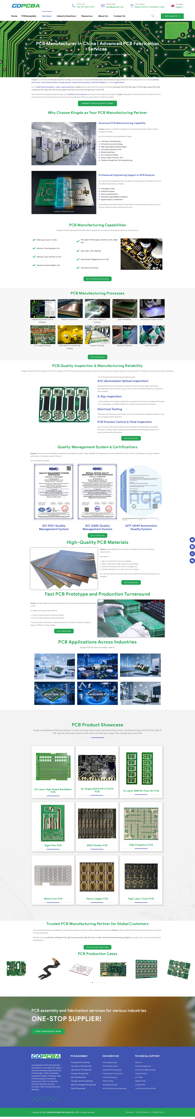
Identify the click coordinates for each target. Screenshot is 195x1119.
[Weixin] (192, 560)
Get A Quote (171, 16)
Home (14, 16)
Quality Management (143, 1066)
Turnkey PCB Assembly (79, 1073)
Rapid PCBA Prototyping (112, 1070)
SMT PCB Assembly (78, 1077)
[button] (2, 968)
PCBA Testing (108, 1081)
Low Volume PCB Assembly (81, 1066)
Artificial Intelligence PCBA (145, 1070)
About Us (103, 16)
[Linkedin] (34, 1099)
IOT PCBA (138, 1077)
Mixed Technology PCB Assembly (83, 1085)
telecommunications (49, 82)
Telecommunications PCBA (145, 1088)
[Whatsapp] (192, 553)
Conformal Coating (110, 1077)
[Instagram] (56, 1099)
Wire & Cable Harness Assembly (115, 1088)
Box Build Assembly (110, 1085)
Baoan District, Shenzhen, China (149, 7)
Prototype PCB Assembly (80, 1062)
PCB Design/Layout (110, 1062)
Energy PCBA (140, 1085)
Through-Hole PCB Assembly (82, 1081)
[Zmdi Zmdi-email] (192, 539)
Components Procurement (113, 1073)
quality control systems (77, 94)
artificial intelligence (99, 82)
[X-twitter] (45, 1099)
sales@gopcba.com (115, 7)
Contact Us (119, 16)
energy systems (65, 82)
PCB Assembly (29, 16)
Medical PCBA (140, 1081)
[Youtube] (50, 1099)
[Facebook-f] (39, 1099)
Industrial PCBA (141, 1073)
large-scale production (65, 87)
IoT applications (117, 82)
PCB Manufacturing (110, 1066)
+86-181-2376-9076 (85, 7)
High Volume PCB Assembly (81, 1070)
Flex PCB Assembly (78, 1088)
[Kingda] (25, 6)
